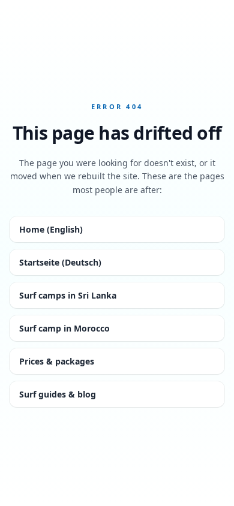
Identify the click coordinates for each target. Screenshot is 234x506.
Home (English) (51, 229)
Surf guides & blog (57, 394)
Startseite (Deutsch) (60, 262)
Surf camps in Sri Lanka (67, 295)
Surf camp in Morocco (64, 328)
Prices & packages (56, 361)
